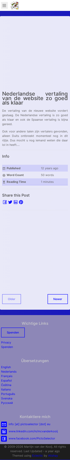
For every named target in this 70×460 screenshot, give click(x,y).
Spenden (13, 332)
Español (6, 380)
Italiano (6, 389)
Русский (7, 403)
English (6, 367)
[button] (63, 453)
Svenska (6, 398)
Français (6, 376)
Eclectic (37, 455)
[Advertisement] (35, 53)
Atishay (53, 455)
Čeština (6, 385)
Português (8, 394)
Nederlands (9, 371)
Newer (57, 299)
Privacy (6, 342)
